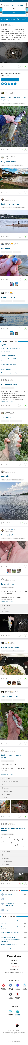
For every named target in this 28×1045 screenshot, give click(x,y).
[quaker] (2, 824)
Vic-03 (6, 156)
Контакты (14, 963)
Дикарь (6, 471)
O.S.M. (6, 92)
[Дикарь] (2, 471)
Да (14, 12)
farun (6, 642)
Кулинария (8, 650)
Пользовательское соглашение (14, 972)
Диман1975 (8, 691)
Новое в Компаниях (10, 341)
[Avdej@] (2, 25)
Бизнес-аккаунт (14, 969)
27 (3, 566)
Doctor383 (7, 412)
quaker (6, 823)
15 (3, 816)
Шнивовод (7, 529)
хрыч (6, 379)
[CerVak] (2, 199)
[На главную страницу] (14, 956)
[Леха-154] (2, 293)
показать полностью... (7, 401)
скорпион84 (8, 579)
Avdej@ (6, 24)
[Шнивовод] (2, 530)
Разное (7, 165)
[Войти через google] (15, 83)
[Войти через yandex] (12, 83)
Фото (3, 103)
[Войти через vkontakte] (2, 83)
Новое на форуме (9, 916)
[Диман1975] (2, 692)
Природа (8, 479)
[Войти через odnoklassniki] (5, 83)
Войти (10, 79)
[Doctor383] (2, 413)
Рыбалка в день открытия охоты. (9, 904)
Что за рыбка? (9, 894)
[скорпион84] (2, 579)
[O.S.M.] (2, 93)
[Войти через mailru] (9, 83)
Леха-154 (7, 292)
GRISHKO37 (7, 243)
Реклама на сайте (14, 966)
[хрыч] (2, 380)
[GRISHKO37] (2, 244)
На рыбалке (8, 103)
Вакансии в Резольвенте (17, 1015)
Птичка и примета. (10, 899)
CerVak (6, 199)
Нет (14, 8)
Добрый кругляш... (10, 910)
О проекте (14, 960)
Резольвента (10, 1016)
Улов (7, 421)
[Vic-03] (2, 157)
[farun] (2, 643)
